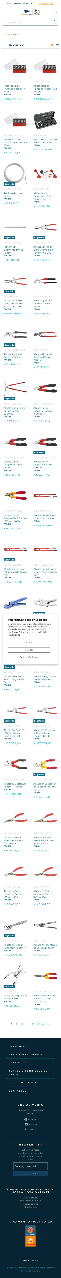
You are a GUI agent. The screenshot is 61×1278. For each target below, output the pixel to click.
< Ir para (20, 3)
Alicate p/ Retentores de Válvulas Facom (45, 946)
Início (7, 34)
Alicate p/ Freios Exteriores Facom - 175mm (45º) (14, 840)
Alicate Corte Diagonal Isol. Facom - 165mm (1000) (15, 518)
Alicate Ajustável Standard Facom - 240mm (43, 357)
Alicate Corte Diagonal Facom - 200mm (43, 464)
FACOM (7, 94)
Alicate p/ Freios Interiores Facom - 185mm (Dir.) (43, 894)
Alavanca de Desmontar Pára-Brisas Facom (42, 196)
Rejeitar (29, 650)
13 (33, 1024)
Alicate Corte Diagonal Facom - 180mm (13, 464)
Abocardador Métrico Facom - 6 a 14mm (45, 141)
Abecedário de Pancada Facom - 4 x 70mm (15, 88)
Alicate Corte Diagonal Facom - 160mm (43, 411)
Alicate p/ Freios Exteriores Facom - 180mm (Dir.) (43, 840)
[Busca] (54, 22)
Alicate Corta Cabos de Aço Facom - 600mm (14, 411)
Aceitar (29, 642)
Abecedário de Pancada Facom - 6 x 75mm (45, 88)
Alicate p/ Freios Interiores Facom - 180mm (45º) (14, 894)
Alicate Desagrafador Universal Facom (44, 678)
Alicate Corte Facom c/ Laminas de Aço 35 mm (45, 572)
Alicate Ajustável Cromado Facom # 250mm (43, 303)
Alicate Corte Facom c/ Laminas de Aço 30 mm (15, 572)
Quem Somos (19, 1046)
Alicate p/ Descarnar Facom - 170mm (15, 785)
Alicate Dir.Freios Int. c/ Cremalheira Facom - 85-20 (44, 733)
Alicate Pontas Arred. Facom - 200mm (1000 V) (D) (45, 998)
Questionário (30, 1207)
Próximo (43, 1024)
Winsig (36, 1271)
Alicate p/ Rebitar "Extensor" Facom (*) (15, 946)
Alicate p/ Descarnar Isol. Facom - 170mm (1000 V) (44, 786)
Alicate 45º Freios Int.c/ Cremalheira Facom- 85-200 (13, 303)
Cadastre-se (30, 1174)
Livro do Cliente (23, 1082)
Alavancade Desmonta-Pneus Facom (13, 249)
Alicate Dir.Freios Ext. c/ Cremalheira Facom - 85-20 (15, 733)
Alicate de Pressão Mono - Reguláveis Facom (14, 679)
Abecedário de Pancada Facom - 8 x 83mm (15, 142)
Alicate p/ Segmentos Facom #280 (15, 997)
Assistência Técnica (25, 1054)
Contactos (18, 1091)
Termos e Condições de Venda (28, 1073)
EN (36, 1260)
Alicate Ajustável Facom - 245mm (13, 356)
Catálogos (18, 1062)
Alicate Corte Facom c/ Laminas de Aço (44, 517)
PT (33, 1260)
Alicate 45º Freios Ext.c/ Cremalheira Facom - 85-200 (43, 249)
